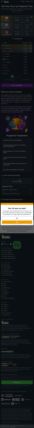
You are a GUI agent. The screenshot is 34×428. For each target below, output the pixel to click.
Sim (17, 222)
